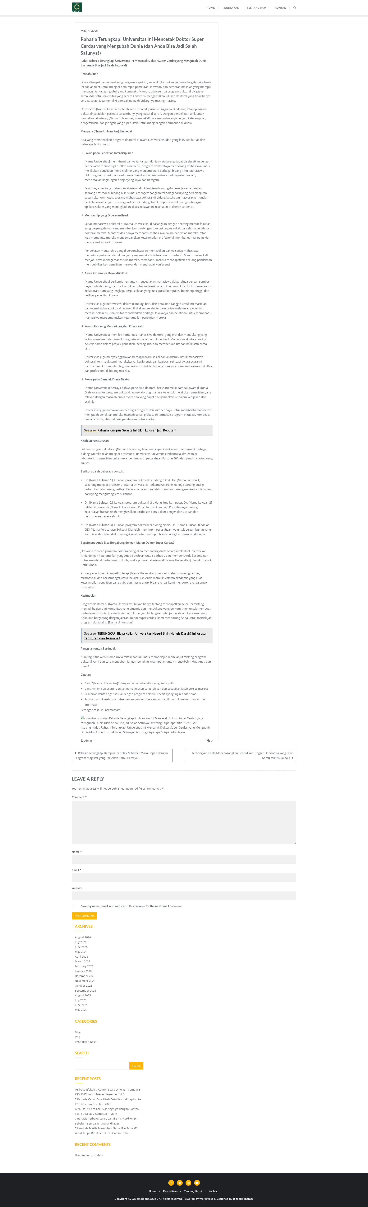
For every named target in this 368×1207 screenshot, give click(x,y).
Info (77, 1037)
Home (152, 1191)
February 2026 (84, 966)
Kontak (213, 1191)
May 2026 (81, 952)
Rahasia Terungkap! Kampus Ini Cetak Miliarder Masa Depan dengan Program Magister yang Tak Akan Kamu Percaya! (121, 755)
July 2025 (80, 1000)
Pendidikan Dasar (86, 1042)
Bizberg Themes (243, 1198)
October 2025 (83, 985)
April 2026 (81, 956)
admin (87, 740)
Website (77, 888)
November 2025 (85, 981)
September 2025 (85, 990)
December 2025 (85, 976)
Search (82, 1053)
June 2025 (81, 1005)
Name (77, 852)
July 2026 (80, 942)
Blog (77, 1032)
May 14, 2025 (89, 30)
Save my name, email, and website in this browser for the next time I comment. (131, 906)
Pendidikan (170, 1191)
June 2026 (81, 947)
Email (76, 870)
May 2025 (81, 1010)
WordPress (206, 1198)
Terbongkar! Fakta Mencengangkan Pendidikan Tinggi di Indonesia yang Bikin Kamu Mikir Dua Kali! (242, 755)
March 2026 (82, 961)
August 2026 (83, 937)
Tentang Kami (193, 1191)
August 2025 (83, 995)
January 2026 (83, 971)
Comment (79, 797)
